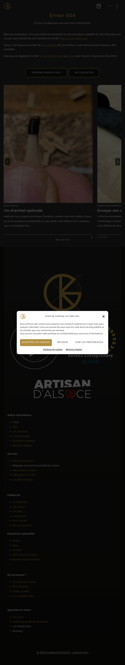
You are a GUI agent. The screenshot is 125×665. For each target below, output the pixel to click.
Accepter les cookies (36, 342)
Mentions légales (74, 349)
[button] (103, 316)
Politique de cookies (53, 349)
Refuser (62, 342)
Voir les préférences (89, 342)
